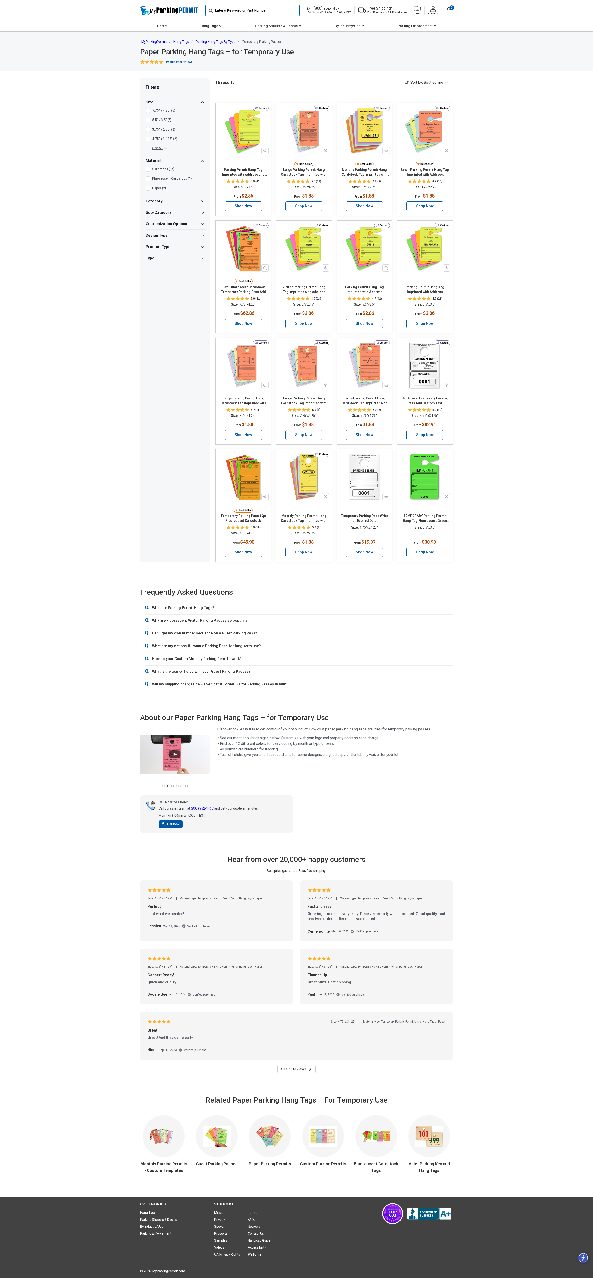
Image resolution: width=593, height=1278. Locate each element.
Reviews (254, 1226)
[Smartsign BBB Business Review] (429, 1214)
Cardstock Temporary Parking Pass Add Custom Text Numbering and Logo (424, 401)
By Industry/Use (347, 26)
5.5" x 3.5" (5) (162, 120)
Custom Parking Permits (323, 1163)
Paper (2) (159, 188)
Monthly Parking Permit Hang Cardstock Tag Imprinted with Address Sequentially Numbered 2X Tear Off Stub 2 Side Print (304, 518)
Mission (219, 1212)
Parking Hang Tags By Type (216, 42)
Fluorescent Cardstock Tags (376, 1167)
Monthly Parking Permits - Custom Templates (163, 1167)
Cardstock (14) (163, 169)
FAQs (251, 1219)
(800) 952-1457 (202, 808)
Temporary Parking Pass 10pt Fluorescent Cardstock (243, 518)
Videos (219, 1247)
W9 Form (254, 1254)
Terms (252, 1212)
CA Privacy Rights (227, 1254)
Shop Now (243, 206)
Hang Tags (209, 26)
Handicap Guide (259, 1240)
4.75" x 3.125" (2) (164, 139)
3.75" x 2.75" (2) (163, 129)
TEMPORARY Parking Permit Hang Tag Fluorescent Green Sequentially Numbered (425, 518)
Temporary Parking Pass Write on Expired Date (364, 518)
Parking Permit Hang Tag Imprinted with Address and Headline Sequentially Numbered (243, 172)
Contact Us (256, 1233)
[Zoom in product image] (265, 150)
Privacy (219, 1219)
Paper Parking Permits (270, 1163)
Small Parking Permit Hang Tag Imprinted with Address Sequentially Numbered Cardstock (425, 172)
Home (162, 26)
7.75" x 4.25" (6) (163, 110)
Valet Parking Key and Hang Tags (429, 1167)
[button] (417, 10)
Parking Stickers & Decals (276, 26)
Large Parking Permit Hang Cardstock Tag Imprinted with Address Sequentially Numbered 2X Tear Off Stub (304, 172)
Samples (220, 1240)
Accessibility (257, 1247)
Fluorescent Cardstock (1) (172, 178)
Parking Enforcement (415, 26)
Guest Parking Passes (217, 1163)
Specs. (219, 1226)
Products (220, 1233)
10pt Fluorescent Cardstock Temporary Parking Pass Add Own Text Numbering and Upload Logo (243, 289)
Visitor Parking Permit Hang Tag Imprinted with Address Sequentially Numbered (303, 289)
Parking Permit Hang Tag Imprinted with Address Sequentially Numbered (364, 289)
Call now (173, 824)
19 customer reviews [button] (179, 62)
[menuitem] (161, 26)
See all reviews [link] (294, 1069)
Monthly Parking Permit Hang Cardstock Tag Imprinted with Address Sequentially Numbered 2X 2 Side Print (364, 172)
